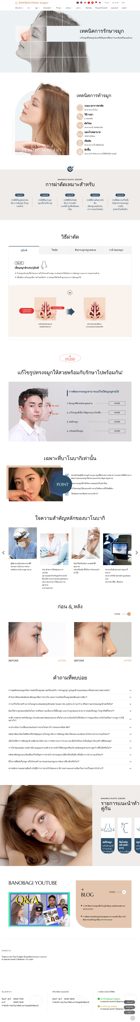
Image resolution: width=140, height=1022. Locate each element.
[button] (137, 553)
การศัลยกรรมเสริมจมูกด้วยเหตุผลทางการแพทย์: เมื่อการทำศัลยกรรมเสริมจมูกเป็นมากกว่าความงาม (104, 918)
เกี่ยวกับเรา (18, 8)
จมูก (36, 8)
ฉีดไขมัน (89, 8)
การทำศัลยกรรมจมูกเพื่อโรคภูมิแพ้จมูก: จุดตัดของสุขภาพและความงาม (104, 907)
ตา (29, 8)
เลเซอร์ (124, 8)
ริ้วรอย (58, 8)
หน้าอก (68, 8)
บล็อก (123, 2)
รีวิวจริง (107, 2)
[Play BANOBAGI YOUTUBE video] (39, 909)
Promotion (129, 1007)
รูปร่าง (78, 8)
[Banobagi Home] (31, 3)
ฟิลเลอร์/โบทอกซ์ (101, 8)
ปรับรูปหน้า (47, 8)
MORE (117, 403)
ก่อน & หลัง (115, 2)
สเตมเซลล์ (114, 8)
